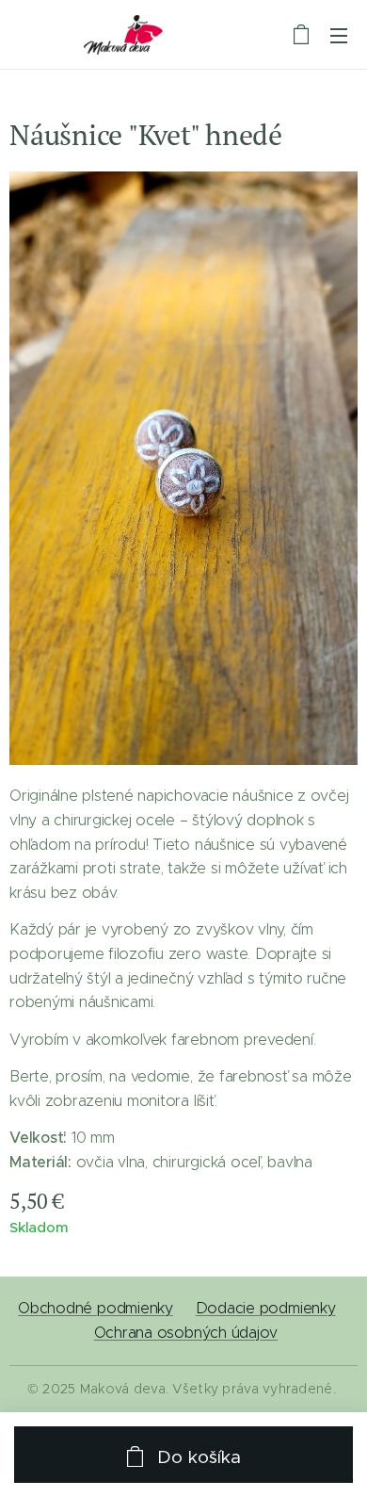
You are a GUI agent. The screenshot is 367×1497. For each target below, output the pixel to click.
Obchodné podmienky (95, 1308)
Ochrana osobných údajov (186, 1333)
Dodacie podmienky (266, 1308)
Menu (339, 35)
